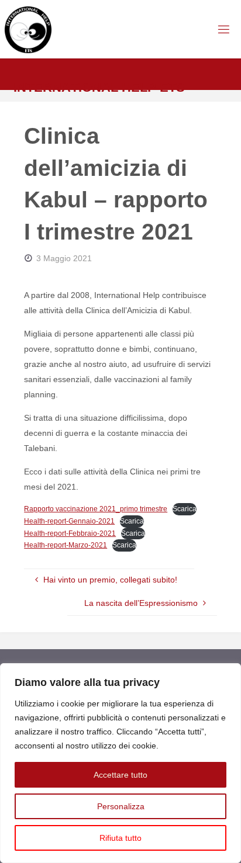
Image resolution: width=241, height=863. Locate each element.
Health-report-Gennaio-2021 (69, 521)
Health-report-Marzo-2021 (65, 545)
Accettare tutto (120, 774)
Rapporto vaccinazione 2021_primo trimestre (95, 508)
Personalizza (120, 806)
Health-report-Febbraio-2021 (70, 533)
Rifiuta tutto (120, 838)
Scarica (185, 508)
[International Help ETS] (28, 29)
